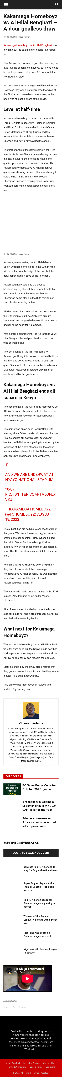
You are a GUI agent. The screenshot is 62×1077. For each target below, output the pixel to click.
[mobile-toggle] (5, 4)
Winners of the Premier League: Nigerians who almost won (40, 920)
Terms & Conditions (16, 1066)
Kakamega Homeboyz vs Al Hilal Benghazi (27, 45)
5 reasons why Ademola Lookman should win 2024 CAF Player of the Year (39, 805)
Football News (19, 1007)
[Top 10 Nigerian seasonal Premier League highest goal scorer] (12, 906)
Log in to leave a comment (31, 852)
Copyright (50, 1066)
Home (6, 1007)
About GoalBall (13, 1063)
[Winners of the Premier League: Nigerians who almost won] (12, 923)
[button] (57, 4)
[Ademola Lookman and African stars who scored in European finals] (12, 825)
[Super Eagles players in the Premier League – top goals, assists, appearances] (12, 890)
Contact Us (48, 1063)
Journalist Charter (31, 1063)
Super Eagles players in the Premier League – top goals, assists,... (39, 887)
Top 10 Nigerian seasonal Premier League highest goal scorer (39, 903)
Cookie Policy (36, 1066)
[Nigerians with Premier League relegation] (12, 956)
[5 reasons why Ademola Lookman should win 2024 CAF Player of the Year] (12, 808)
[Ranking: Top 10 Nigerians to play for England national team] (12, 873)
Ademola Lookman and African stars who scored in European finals (39, 822)
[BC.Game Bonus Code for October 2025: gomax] (12, 789)
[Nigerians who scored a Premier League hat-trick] (12, 939)
